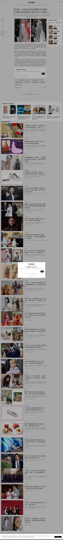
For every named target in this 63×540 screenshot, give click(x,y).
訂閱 (42, 271)
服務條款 (33, 273)
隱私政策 (36, 273)
